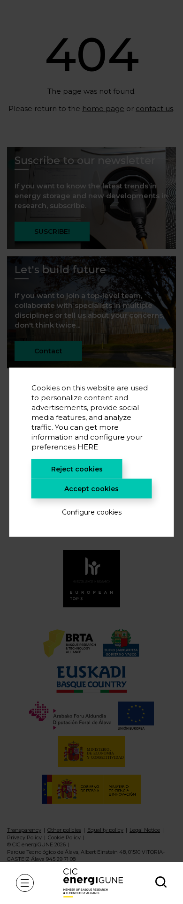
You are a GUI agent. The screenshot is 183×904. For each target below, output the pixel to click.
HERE (87, 446)
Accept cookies (91, 488)
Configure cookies (92, 512)
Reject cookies (77, 468)
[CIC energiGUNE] (93, 882)
